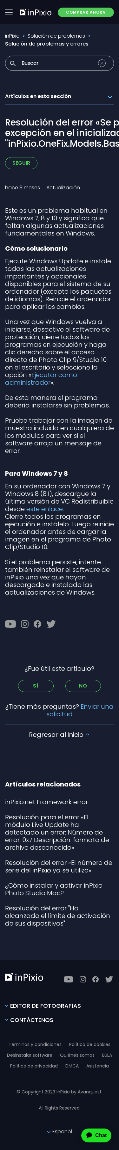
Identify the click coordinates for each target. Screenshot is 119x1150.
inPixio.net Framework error (46, 802)
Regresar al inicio (57, 734)
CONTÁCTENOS (31, 1020)
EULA (107, 1055)
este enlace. (45, 509)
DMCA (72, 1066)
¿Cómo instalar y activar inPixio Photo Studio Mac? (53, 889)
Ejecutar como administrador (41, 378)
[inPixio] (35, 12)
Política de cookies (89, 1044)
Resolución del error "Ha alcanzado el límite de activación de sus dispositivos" (57, 916)
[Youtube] (10, 624)
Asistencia (97, 1066)
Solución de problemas (56, 36)
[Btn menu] (9, 12)
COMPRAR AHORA (86, 12)
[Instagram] (25, 624)
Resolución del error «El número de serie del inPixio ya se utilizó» (58, 866)
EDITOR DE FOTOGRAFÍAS (45, 1006)
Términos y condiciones (35, 1044)
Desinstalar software (29, 1055)
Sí (36, 685)
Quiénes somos (77, 1055)
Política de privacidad (34, 1066)
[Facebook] (37, 624)
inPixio (12, 36)
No (83, 685)
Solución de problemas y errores (47, 43)
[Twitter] (51, 624)
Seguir (21, 163)
